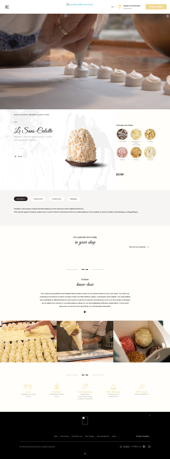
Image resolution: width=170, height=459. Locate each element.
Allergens (73, 199)
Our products (103, 436)
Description (21, 199)
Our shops (89, 436)
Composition (56, 199)
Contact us (77, 436)
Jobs (114, 436)
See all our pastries (137, 247)
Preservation (38, 199)
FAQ (56, 436)
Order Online (156, 6)
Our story (64, 436)
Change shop (127, 8)
